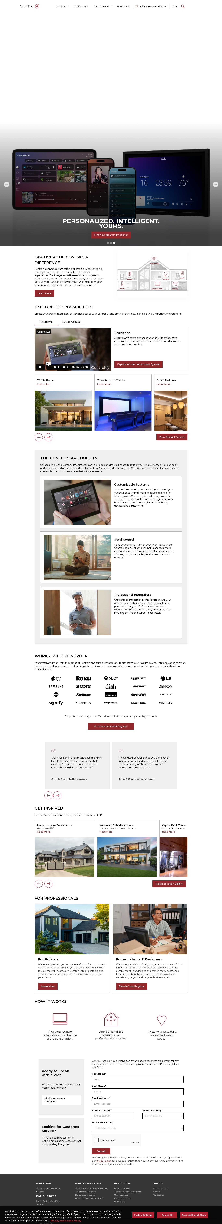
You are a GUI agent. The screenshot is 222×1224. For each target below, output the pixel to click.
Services (40, 1191)
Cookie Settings (143, 1215)
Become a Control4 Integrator (89, 1198)
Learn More (44, 293)
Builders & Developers (85, 1195)
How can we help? (103, 1122)
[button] (62, 6)
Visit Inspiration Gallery (169, 883)
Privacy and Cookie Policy (66, 1220)
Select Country (151, 1110)
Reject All (167, 1215)
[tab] (46, 322)
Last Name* (99, 1086)
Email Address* (101, 1098)
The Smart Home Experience (127, 1191)
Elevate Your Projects (131, 986)
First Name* (99, 1073)
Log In (175, 6)
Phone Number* (102, 1110)
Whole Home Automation (48, 1188)
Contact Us (158, 1195)
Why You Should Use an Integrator (91, 1188)
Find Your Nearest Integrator (111, 235)
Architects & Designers (85, 1191)
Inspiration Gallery (122, 1198)
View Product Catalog (171, 437)
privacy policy (103, 1160)
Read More (43, 831)
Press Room (119, 1201)
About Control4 (160, 1188)
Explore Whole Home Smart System (138, 364)
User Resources (121, 1195)
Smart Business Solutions (48, 1201)
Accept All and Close (194, 1215)
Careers (156, 1191)
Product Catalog (122, 1188)
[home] (29, 6)
